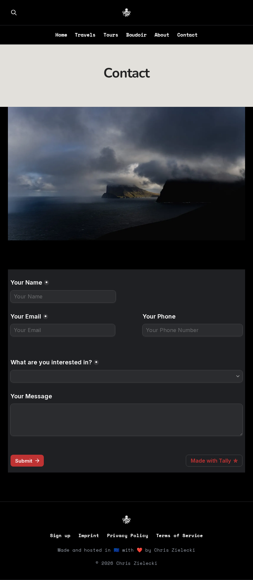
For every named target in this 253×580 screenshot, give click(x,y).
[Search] (14, 12)
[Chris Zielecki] (126, 12)
